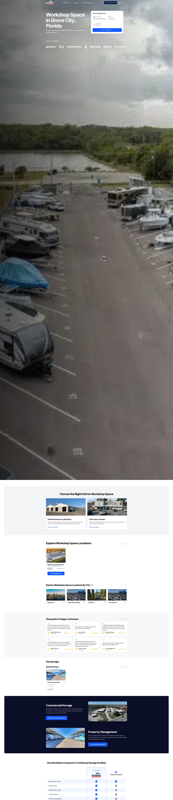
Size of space (98, 23)
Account (123, 2)
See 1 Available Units (56, 573)
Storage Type (98, 16)
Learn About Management (97, 744)
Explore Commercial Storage (56, 718)
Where (111, 16)
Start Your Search (53, 527)
